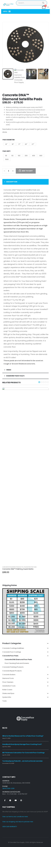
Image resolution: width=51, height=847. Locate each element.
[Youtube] (15, 800)
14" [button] (6, 144)
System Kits (6, 697)
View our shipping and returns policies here (17, 822)
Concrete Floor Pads (10, 656)
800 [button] (40, 156)
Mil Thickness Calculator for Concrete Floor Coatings (23, 753)
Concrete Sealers (8, 674)
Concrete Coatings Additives (13, 648)
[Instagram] (21, 800)
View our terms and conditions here (15, 817)
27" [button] (33, 144)
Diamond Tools (8, 678)
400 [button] (33, 156)
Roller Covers (7, 690)
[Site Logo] (8, 4)
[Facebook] (4, 800)
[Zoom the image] (25, 589)
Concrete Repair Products (12, 671)
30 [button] (6, 156)
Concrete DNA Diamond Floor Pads (18, 659)
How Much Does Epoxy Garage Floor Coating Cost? (22, 744)
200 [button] (26, 156)
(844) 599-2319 (8, 788)
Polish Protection (30, 567)
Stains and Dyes (8, 693)
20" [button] (26, 144)
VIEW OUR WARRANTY (9, 827)
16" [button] (13, 144)
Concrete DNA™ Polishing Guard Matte (17, 569)
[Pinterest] (10, 800)
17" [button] (19, 144)
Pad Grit (6, 151)
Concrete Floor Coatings (11, 652)
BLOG (4, 728)
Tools (4, 701)
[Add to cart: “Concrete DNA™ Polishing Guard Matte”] (45, 391)
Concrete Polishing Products (12, 567)
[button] (5, 11)
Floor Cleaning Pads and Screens (17, 663)
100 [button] (19, 156)
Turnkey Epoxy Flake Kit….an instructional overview (22, 761)
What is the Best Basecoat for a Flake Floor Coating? (22, 736)
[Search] (43, 3)
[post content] (25, 476)
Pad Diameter (8, 140)
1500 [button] (7, 159)
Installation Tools (8, 686)
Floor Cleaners (7, 682)
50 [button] (12, 156)
